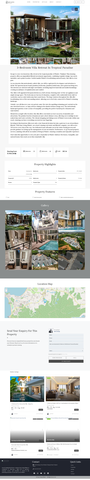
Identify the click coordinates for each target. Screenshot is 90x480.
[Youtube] (41, 473)
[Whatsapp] (37, 473)
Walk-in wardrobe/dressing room (67, 197)
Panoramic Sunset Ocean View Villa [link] (19, 444)
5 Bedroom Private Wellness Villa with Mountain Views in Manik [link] (62, 444)
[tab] (73, 9)
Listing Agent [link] (56, 454)
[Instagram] (44, 473)
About (72, 471)
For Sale (34, 378)
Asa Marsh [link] (16, 413)
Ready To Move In (40, 378)
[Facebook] (34, 473)
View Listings (57, 331)
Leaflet (73, 317)
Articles (72, 469)
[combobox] (66, 351)
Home (72, 465)
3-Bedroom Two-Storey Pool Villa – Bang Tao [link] (22, 404)
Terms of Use (64, 354)
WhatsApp (66, 361)
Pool (8, 197)
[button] (45, 301)
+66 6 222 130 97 (37, 468)
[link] (27, 389)
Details (40, 409)
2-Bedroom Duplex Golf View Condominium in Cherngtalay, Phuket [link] (62, 403)
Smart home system (38, 197)
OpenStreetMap (78, 317)
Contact (73, 473)
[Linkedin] (48, 473)
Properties (73, 467)
